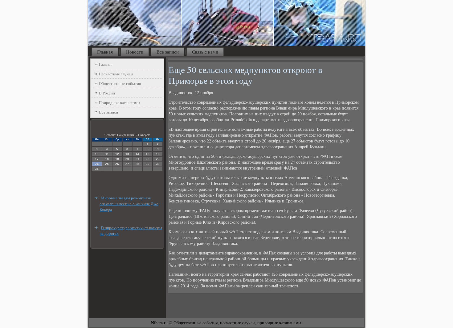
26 (117, 164)
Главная (105, 52)
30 (158, 164)
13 (127, 154)
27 (127, 164)
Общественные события (120, 83)
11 (107, 154)
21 (137, 159)
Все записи (168, 52)
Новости (134, 52)
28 (137, 164)
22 (147, 159)
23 (158, 159)
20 (127, 159)
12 (117, 154)
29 (147, 164)
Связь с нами (205, 52)
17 (97, 159)
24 (97, 164)
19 (117, 159)
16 (158, 154)
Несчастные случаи (116, 74)
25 (107, 164)
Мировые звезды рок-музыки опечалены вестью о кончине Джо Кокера (129, 203)
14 (137, 154)
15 (147, 154)
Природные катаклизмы (119, 102)
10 (97, 154)
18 (107, 159)
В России (107, 93)
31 (97, 168)
